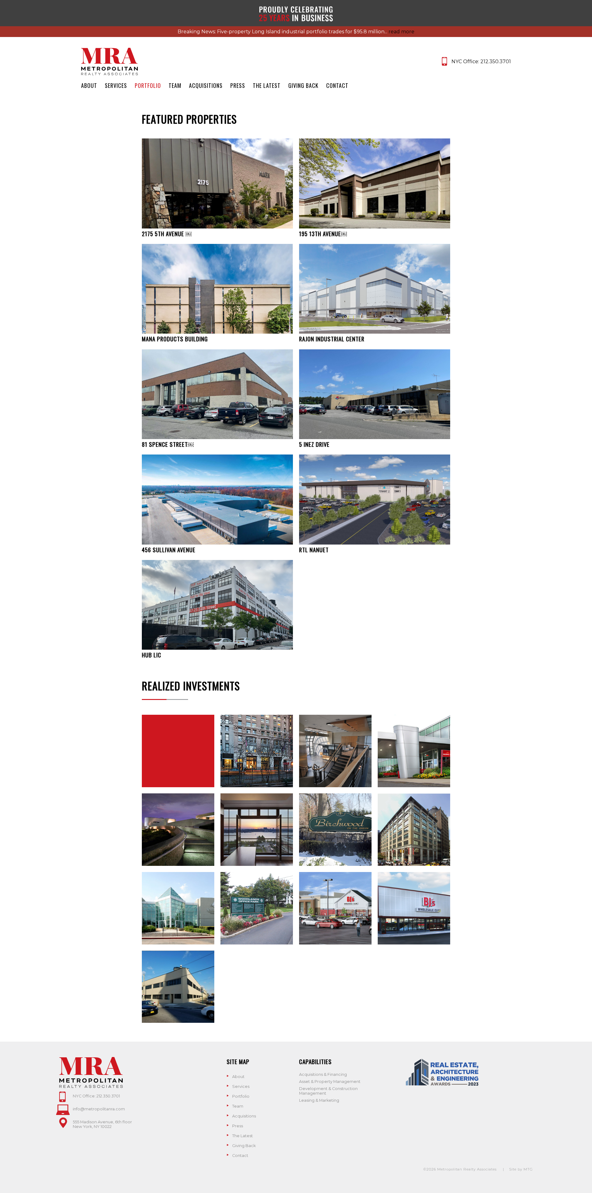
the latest (267, 85)
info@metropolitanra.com (99, 1109)
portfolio (148, 85)
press (237, 85)
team (175, 85)
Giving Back (244, 1145)
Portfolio (240, 1096)
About (238, 1076)
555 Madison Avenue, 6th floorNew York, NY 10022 (102, 1124)
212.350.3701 (495, 61)
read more (401, 32)
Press (237, 1126)
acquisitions (206, 85)
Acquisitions (244, 1116)
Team (237, 1106)
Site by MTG (521, 1169)
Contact (240, 1155)
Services (240, 1086)
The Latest (242, 1135)
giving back (303, 85)
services (116, 85)
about (89, 85)
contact (337, 85)
